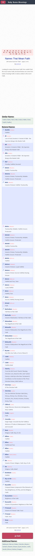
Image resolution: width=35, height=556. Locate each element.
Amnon (7, 279)
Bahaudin (8, 327)
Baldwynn (5, 544)
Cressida (7, 419)
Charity (7, 369)
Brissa (9, 549)
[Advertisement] (17, 26)
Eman (6, 520)
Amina (7, 226)
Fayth (4, 122)
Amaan (15, 547)
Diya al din (8, 479)
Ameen (7, 168)
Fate (28, 120)
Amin (6, 182)
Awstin (5, 549)
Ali (5, 136)
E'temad (7, 514)
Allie (6, 153)
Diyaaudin (8, 502)
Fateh (8, 120)
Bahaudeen (8, 321)
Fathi (16, 120)
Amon (6, 291)
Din (6, 460)
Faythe (9, 122)
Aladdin (7, 130)
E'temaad (8, 508)
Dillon (7, 442)
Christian (8, 385)
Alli (6, 144)
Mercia (11, 544)
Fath (12, 120)
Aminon (7, 264)
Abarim (10, 547)
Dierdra (21, 544)
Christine (8, 391)
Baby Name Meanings (17, 2)
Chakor (16, 544)
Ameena (7, 174)
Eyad (19, 547)
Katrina (14, 549)
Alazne (27, 544)
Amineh (7, 243)
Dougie (19, 549)
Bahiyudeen (8, 336)
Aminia (7, 258)
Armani (7, 303)
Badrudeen (8, 309)
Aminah (7, 235)
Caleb (7, 356)
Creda (7, 413)
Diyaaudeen (8, 496)
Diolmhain (8, 473)
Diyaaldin (8, 485)
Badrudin (8, 315)
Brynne (7, 350)
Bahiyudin (8, 342)
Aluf (6, 162)
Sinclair (24, 547)
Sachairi (5, 547)
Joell (28, 547)
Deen (6, 430)
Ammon (7, 270)
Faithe (24, 120)
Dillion (7, 436)
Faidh (4, 120)
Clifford (7, 404)
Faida (20, 120)
